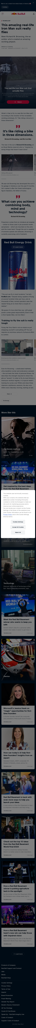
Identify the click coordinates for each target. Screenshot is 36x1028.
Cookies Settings (18, 522)
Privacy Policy (7, 514)
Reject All (18, 532)
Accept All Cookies (18, 527)
